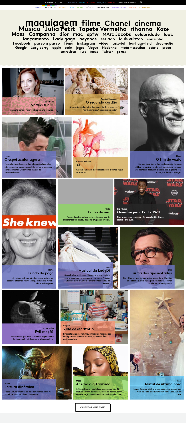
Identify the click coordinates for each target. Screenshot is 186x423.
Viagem (132, 7)
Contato (58, 2)
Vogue (93, 48)
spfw (92, 34)
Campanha (42, 34)
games (121, 51)
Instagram (101, 2)
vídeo (103, 43)
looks (94, 51)
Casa (71, 7)
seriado (108, 39)
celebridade (147, 34)
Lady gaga (64, 39)
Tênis (68, 43)
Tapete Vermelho (102, 29)
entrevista (68, 51)
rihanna (141, 29)
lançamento (36, 39)
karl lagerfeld (140, 43)
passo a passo (47, 43)
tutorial (118, 43)
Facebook (72, 2)
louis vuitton (131, 39)
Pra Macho (103, 7)
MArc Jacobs (116, 34)
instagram (86, 43)
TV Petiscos (49, 7)
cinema (147, 23)
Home (38, 7)
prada (166, 47)
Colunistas (145, 7)
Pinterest (111, 2)
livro (83, 51)
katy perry (39, 47)
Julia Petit (60, 29)
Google (21, 47)
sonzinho (155, 39)
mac (78, 34)
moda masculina (133, 48)
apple (56, 48)
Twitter (82, 2)
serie (68, 48)
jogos (80, 48)
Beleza (62, 7)
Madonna (109, 48)
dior (64, 34)
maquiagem (51, 22)
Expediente (48, 2)
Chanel (117, 23)
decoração (164, 43)
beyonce (88, 39)
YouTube (91, 2)
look (168, 34)
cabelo (153, 47)
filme (91, 23)
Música (90, 7)
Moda (80, 7)
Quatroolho (119, 7)
